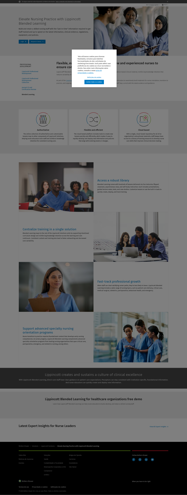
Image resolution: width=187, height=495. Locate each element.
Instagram (140, 459)
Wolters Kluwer (24, 446)
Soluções (47, 455)
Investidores (73, 463)
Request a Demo (37, 42)
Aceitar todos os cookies (94, 82)
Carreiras (72, 459)
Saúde (46, 459)
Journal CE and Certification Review (29, 88)
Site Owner (73, 467)
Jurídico (46, 475)
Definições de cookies (94, 77)
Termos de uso (24, 487)
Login (23, 42)
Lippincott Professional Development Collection (30, 80)
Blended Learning (28, 94)
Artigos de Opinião (75, 455)
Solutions (35, 446)
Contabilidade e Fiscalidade (53, 463)
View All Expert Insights (158, 427)
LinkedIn (146, 459)
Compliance (48, 471)
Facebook (133, 459)
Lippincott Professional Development (30, 72)
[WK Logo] (26, 481)
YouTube (152, 459)
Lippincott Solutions (48, 446)
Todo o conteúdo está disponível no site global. (68, 1)
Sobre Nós (22, 455)
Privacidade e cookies (40, 487)
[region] (94, 68)
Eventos (21, 463)
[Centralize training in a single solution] (25, 245)
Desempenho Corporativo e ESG (55, 467)
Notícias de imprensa (26, 459)
